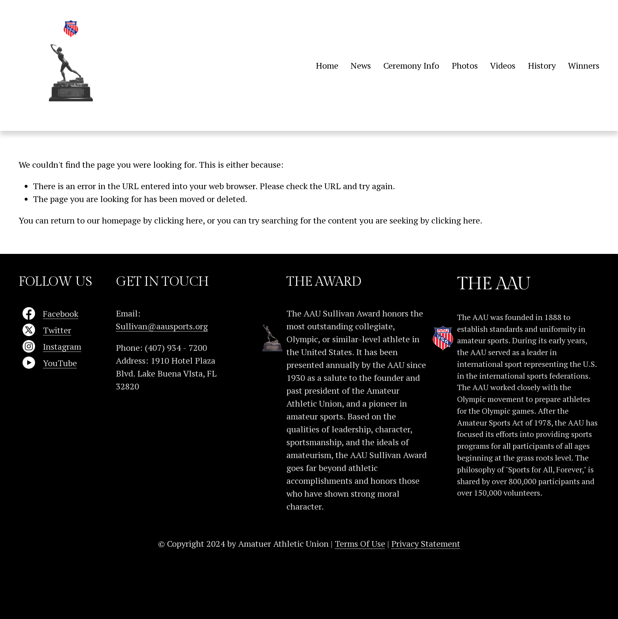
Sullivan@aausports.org (162, 326)
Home (327, 65)
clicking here (178, 220)
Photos (465, 65)
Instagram (62, 346)
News (360, 65)
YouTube (60, 363)
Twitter (57, 330)
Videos (502, 65)
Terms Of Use (360, 543)
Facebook (60, 313)
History (542, 65)
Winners (583, 65)
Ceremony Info (411, 65)
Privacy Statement (425, 543)
